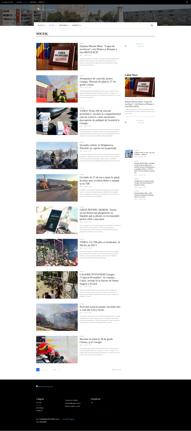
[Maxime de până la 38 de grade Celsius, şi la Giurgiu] (57, 349)
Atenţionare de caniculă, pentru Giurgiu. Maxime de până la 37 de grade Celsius (98, 81)
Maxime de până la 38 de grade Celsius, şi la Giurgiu (96, 341)
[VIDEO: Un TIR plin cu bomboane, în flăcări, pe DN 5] (57, 252)
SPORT (70, 40)
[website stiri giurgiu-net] (95, 12)
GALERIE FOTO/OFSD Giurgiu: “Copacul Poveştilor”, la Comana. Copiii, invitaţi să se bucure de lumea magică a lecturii (99, 279)
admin (81, 55)
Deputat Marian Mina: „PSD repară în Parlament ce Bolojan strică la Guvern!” (144, 195)
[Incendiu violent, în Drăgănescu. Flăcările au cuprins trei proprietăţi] (57, 155)
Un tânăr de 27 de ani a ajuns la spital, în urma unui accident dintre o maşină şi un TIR (100, 180)
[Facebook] (187, 2)
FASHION (55, 40)
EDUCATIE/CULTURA (43, 40)
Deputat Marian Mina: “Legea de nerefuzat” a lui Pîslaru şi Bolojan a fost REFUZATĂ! (98, 49)
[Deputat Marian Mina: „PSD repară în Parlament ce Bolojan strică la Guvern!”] (129, 194)
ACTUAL (82, 43)
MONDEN (63, 40)
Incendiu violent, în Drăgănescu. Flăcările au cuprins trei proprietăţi (98, 147)
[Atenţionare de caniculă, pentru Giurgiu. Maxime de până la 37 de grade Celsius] (57, 89)
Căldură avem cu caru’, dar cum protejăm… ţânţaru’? (144, 153)
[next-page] (59, 369)
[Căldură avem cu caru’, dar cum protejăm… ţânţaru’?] (129, 154)
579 (55, 369)
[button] (152, 25)
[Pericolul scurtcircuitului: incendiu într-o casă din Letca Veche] (57, 317)
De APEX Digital (68, 419)
